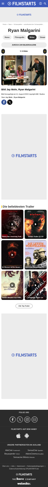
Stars (10, 24)
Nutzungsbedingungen (35, 466)
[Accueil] (22, 3)
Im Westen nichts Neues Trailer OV (12, 267)
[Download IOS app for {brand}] (20, 435)
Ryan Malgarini (24, 30)
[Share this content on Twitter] (9, 102)
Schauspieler (18, 24)
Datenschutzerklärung (17, 469)
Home (5, 24)
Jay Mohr (9, 97)
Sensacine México (21, 457)
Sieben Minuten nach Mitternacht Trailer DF (12, 298)
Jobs (13, 466)
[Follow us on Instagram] (27, 420)
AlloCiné (8, 450)
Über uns (5, 466)
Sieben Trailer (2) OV (35, 237)
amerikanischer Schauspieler (33, 24)
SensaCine (32, 450)
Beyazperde (9, 454)
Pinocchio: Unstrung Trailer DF (12, 237)
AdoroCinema (32, 454)
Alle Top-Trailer (24, 306)
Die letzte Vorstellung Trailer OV (36, 267)
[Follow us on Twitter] (20, 420)
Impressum (21, 466)
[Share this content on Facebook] (4, 102)
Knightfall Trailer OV (35, 298)
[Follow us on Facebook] (13, 420)
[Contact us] (35, 420)
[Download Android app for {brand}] (28, 435)
